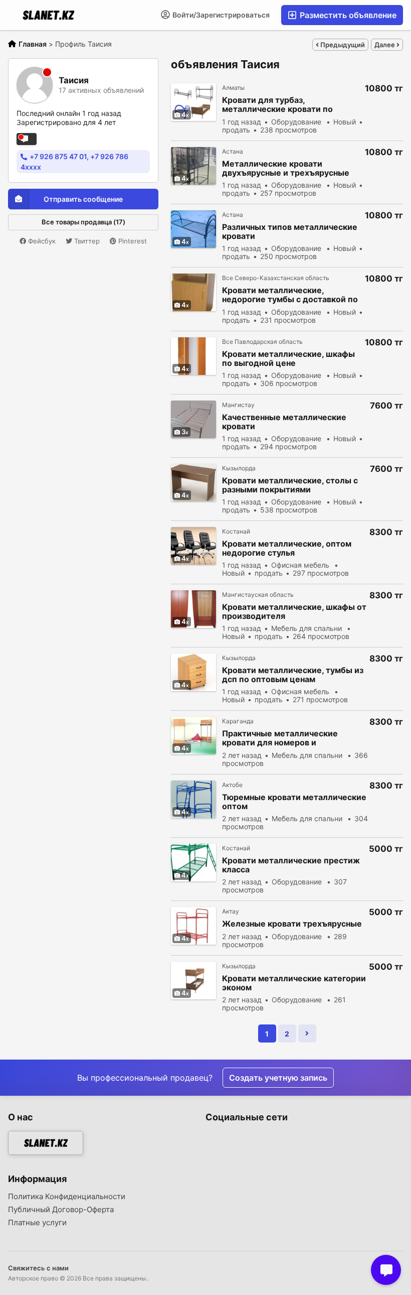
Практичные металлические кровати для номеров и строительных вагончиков (280, 738)
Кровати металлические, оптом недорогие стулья (286, 548)
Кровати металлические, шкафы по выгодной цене (288, 358)
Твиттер (86, 241)
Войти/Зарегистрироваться (220, 15)
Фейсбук (41, 241)
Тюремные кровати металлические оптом (294, 802)
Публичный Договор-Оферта (61, 1209)
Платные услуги (37, 1222)
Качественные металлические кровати (284, 422)
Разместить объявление (347, 15)
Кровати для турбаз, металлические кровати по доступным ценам (277, 104)
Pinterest (131, 241)
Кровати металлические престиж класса (291, 865)
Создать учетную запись (278, 1078)
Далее (385, 45)
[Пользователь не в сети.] (27, 139)
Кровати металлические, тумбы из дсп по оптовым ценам (292, 675)
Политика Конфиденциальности (66, 1196)
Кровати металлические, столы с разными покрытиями (290, 485)
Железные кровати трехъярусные (292, 924)
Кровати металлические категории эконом (294, 983)
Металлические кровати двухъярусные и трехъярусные (285, 168)
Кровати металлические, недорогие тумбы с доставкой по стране (290, 295)
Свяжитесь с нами (38, 1268)
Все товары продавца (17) (83, 222)
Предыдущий (342, 45)
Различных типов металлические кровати (289, 231)
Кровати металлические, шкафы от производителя (294, 611)
